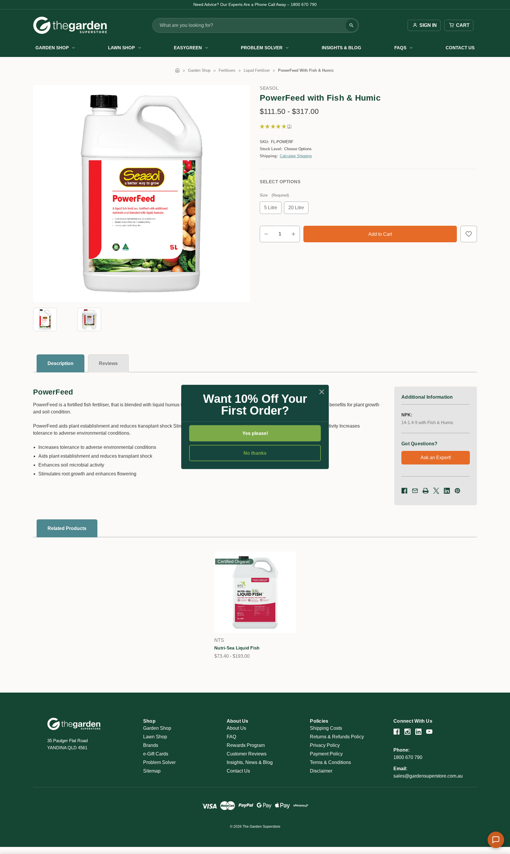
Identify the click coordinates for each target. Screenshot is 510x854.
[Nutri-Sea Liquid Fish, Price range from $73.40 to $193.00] (255, 592)
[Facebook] (404, 490)
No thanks (255, 453)
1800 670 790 (407, 757)
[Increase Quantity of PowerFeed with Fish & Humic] (293, 234)
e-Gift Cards (155, 753)
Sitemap (152, 770)
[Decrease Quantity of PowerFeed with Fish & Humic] (266, 234)
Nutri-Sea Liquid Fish (236, 647)
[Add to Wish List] (468, 234)
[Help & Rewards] (496, 840)
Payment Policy (326, 753)
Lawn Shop (121, 47)
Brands (150, 745)
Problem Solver (261, 47)
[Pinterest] (457, 490)
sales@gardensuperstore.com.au (428, 775)
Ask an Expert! (436, 457)
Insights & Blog (341, 47)
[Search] (351, 25)
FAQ (231, 736)
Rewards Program (246, 745)
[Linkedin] (447, 490)
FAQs (400, 47)
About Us (236, 728)
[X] (436, 490)
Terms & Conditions (330, 762)
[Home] (177, 70)
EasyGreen (188, 47)
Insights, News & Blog (250, 762)
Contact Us (460, 47)
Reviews (108, 363)
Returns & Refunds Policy (337, 736)
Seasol (269, 88)
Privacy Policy (325, 745)
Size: (274, 195)
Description (60, 363)
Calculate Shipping (296, 156)
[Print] (426, 490)
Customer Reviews (247, 753)
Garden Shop (52, 47)
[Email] (415, 490)
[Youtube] (429, 732)
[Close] (322, 392)
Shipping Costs (326, 728)
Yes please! (255, 433)
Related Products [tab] (67, 528)
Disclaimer (321, 770)
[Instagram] (407, 732)
